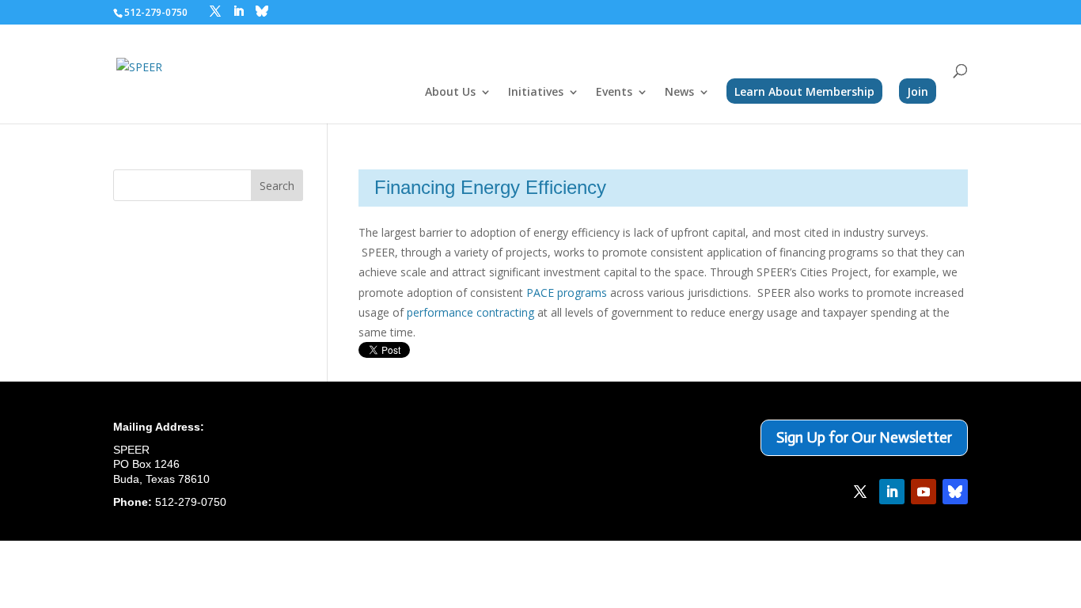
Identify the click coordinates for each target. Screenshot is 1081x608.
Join (917, 91)
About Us (450, 92)
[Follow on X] (860, 491)
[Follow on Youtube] (923, 491)
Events (614, 92)
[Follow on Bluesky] (955, 491)
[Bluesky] (262, 11)
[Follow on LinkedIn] (892, 491)
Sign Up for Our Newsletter (864, 437)
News (679, 92)
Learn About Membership (804, 91)
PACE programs (566, 292)
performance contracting (470, 312)
